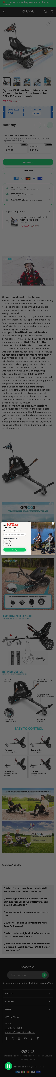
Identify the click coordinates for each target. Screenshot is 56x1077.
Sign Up (14, 550)
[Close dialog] (53, 523)
